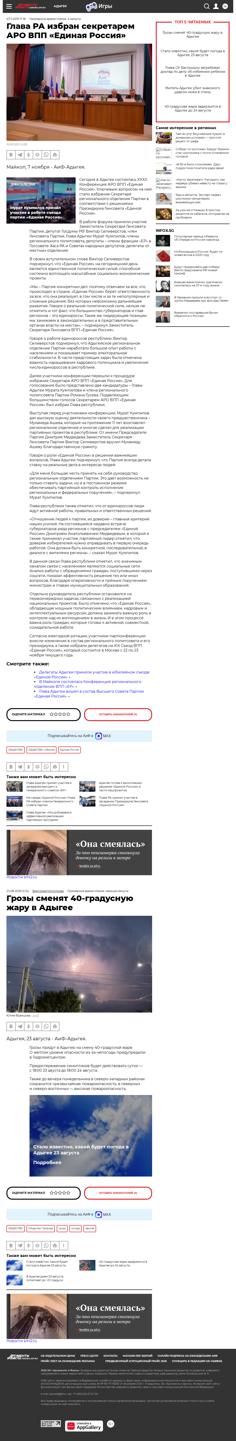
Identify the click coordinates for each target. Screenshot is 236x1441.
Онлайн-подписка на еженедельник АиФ (188, 1355)
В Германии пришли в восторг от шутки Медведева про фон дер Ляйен (201, 299)
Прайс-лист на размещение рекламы (68, 1361)
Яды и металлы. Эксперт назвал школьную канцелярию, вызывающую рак (198, 198)
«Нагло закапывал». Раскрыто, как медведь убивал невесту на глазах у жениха (201, 183)
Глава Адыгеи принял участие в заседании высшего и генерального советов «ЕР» (48, 786)
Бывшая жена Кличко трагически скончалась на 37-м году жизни (198, 284)
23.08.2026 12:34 (17, 891)
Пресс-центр (89, 1355)
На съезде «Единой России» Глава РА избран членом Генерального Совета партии (50, 801)
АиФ (35, 1015)
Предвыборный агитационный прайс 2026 (136, 1361)
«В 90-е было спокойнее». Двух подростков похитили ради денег (200, 166)
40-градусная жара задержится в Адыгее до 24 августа (193, 108)
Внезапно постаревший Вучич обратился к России (196, 314)
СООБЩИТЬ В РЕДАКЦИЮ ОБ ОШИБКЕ (197, 1361)
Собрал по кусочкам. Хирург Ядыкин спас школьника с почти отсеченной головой (202, 152)
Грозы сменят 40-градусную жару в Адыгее (193, 35)
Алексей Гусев (16, 144)
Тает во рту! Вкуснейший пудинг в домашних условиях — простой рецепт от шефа (200, 137)
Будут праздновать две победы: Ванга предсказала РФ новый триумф (197, 270)
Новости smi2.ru (21, 877)
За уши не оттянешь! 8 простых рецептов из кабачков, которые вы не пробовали (202, 213)
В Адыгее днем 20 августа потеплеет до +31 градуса (44, 1278)
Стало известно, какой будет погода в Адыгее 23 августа (193, 53)
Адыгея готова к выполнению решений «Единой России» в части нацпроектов (120, 786)
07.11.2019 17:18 (16, 19)
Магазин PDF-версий (137, 1355)
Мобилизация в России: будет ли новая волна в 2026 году (198, 253)
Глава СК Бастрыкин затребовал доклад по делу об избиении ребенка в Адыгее (193, 72)
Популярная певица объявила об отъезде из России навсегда (196, 238)
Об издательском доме (58, 1355)
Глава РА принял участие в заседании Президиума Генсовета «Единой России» (123, 801)
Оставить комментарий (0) (118, 714)
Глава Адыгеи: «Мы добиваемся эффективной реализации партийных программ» (48, 816)
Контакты (110, 1355)
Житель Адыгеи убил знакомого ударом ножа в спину (192, 90)
